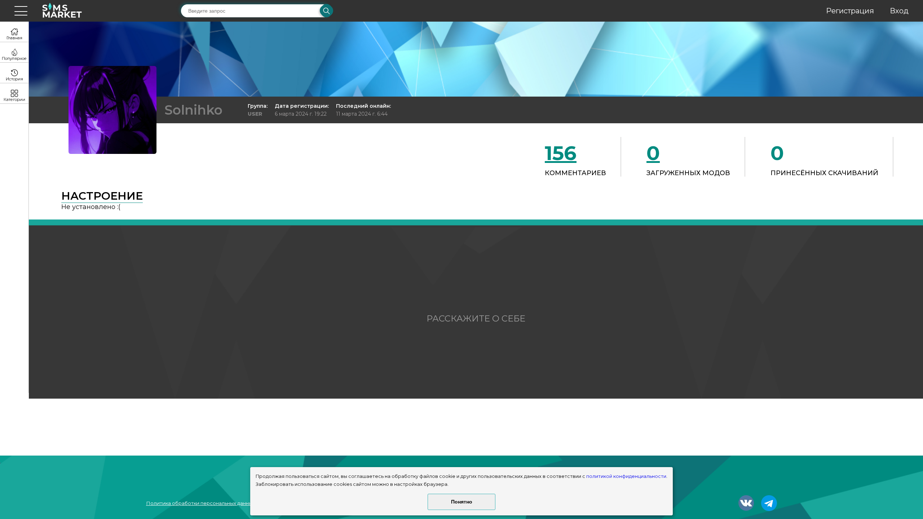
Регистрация (850, 10)
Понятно (461, 502)
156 (561, 153)
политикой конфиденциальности (626, 476)
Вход (899, 10)
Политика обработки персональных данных (200, 503)
